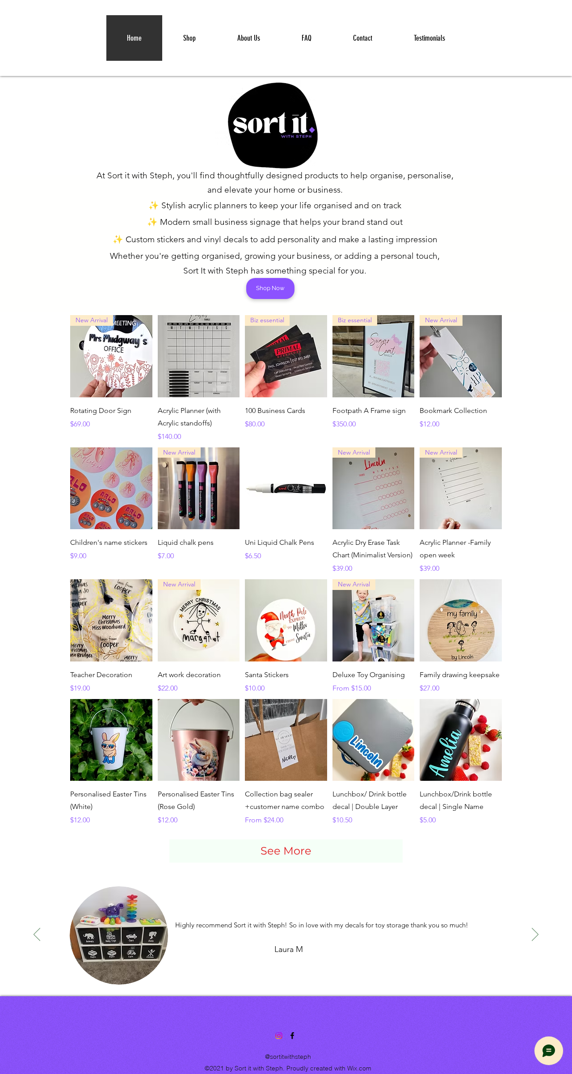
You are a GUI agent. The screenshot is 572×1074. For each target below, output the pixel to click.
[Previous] (37, 935)
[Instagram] (278, 1035)
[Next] (535, 935)
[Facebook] (292, 1035)
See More (286, 850)
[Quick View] (199, 356)
